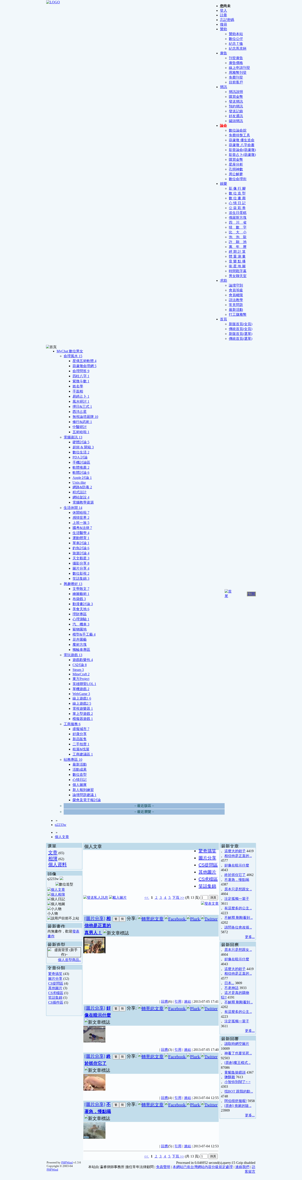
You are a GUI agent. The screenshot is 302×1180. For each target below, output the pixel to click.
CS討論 (80, 665)
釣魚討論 (81, 548)
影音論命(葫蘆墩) (242, 150)
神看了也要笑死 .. (238, 1053)
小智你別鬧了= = (237, 1082)
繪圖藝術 (81, 594)
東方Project (81, 679)
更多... (250, 937)
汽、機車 (81, 624)
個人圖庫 (80, 785)
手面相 (78, 391)
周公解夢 (236, 174)
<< (146, 897)
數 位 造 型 (237, 193)
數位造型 (80, 774)
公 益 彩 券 (237, 208)
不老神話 (231, 988)
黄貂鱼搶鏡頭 (235, 1072)
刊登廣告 (236, 58)
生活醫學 (81, 533)
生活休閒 (73, 508)
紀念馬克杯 (238, 48)
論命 (223, 125)
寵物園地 (80, 629)
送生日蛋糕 (238, 213)
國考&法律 (82, 528)
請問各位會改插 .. (238, 927)
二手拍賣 (81, 744)
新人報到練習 (83, 790)
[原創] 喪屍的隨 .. (237, 1106)
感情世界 (81, 517)
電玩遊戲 (73, 655)
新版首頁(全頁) (240, 324)
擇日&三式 (82, 406)
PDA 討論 (80, 457)
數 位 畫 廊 (237, 198)
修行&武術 (82, 422)
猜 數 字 (238, 227)
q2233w (60, 825)
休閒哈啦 (81, 512)
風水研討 (81, 401)
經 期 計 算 (237, 251)
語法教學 (236, 300)
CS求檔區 (55, 993)
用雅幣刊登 (238, 72)
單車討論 (81, 543)
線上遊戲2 (82, 703)
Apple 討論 (82, 478)
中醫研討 (80, 427)
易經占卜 (81, 396)
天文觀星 (81, 558)
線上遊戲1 (82, 698)
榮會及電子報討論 (87, 800)
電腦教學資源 (83, 502)
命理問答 (81, 371)
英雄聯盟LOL (84, 684)
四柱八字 (81, 376)
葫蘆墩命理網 (84, 366)
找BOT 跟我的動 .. (238, 1091)
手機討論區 (81, 462)
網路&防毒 (82, 487)
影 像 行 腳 (237, 188)
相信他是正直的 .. (238, 856)
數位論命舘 (238, 130)
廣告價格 (236, 63)
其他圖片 (55, 988)
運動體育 (81, 538)
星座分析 (236, 164)
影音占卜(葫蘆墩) (242, 155)
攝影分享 (81, 563)
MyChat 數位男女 (70, 351)
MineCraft (81, 674)
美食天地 (81, 609)
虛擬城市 (81, 729)
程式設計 (80, 492)
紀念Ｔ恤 (236, 43)
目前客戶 (236, 82)
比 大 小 (238, 232)
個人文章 (62, 837)
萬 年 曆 (238, 247)
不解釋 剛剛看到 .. (238, 917)
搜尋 (223, 24)
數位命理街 (238, 179)
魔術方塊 (80, 644)
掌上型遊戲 (83, 714)
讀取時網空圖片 (236, 1044)
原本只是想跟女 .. (238, 889)
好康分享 (80, 734)
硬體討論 (81, 442)
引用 (178, 1001)
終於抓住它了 (235, 875)
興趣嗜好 (73, 584)
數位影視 (81, 573)
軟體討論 (81, 472)
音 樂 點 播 (237, 261)
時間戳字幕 (238, 271)
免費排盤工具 (239, 135)
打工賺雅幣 (238, 314)
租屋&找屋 (81, 749)
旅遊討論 (81, 553)
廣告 (223, 53)
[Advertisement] (184, 965)
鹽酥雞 (229, 1077)
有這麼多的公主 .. (238, 908)
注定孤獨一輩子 (236, 899)
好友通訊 (236, 116)
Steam (78, 670)
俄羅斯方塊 (238, 217)
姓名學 (78, 386)
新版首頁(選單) (240, 334)
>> (181, 897)
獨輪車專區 (81, 649)
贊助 (223, 29)
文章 (52, 852)
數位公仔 (236, 39)
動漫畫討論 (83, 604)
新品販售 (80, 739)
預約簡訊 (236, 106)
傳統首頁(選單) (240, 338)
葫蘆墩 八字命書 (241, 145)
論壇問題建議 (84, 795)
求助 (223, 280)
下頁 (175, 897)
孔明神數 (236, 169)
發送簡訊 (236, 101)
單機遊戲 (81, 689)
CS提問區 (55, 983)
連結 (187, 1001)
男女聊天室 (238, 276)
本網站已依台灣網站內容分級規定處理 (203, 1167)
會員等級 (236, 290)
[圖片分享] (94, 918)
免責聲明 (163, 1167)
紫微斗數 (81, 381)
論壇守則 (236, 285)
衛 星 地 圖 (237, 266)
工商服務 (72, 724)
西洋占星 (80, 411)
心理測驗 (81, 619)
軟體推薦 (81, 467)
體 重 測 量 (237, 256)
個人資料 (57, 864)
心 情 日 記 (237, 203)
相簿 (52, 858)
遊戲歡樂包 (83, 660)
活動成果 (80, 769)
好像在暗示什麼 (236, 865)
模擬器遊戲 (83, 719)
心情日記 (80, 780)
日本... (229, 983)
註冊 (223, 15)
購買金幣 (236, 96)
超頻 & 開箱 (83, 447)
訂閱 (251, 594)
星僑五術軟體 (84, 361)
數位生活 (81, 452)
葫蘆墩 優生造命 (241, 140)
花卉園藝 (80, 639)
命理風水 (73, 356)
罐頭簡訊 (236, 121)
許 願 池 (238, 242)
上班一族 (81, 523)
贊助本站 (236, 34)
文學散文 (81, 589)
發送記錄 (236, 111)
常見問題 (236, 305)
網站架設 (81, 497)
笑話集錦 (81, 578)
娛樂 (223, 183)
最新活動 (236, 310)
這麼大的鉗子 (235, 851)
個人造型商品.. (69, 960)
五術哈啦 (81, 432)
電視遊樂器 (83, 708)
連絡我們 (242, 1167)
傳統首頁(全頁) (240, 329)
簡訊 (223, 87)
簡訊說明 (236, 92)
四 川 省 (238, 222)
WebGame (81, 694)
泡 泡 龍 (238, 237)
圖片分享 (81, 568)
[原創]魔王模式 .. (237, 1063)
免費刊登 (236, 77)
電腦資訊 (73, 437)
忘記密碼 (227, 20)
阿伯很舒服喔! (235, 1101)
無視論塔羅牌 (85, 417)
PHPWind (67, 1162)
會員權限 (236, 295)
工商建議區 (83, 754)
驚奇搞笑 (55, 974)
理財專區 (80, 614)
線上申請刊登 (239, 68)
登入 (223, 10)
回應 (164, 1001)
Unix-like (79, 482)
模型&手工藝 (84, 634)
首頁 (223, 319)
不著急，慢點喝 (236, 880)
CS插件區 (55, 1002)
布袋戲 (79, 599)
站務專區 (73, 759)
